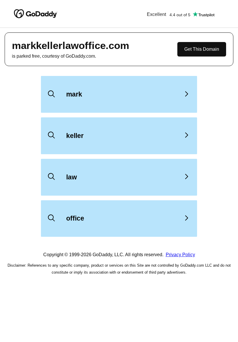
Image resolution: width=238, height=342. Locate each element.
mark (74, 94)
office (75, 218)
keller (75, 135)
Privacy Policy (180, 254)
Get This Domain (201, 49)
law (71, 177)
